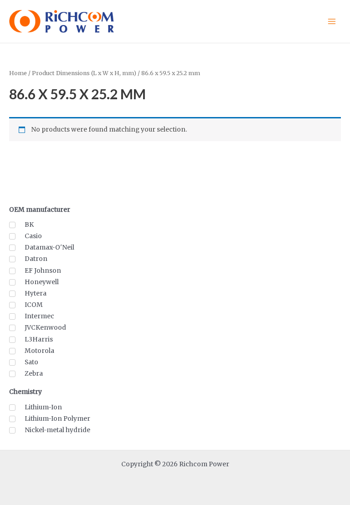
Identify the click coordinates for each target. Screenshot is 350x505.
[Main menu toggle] (332, 21)
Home (18, 73)
